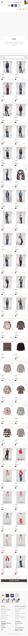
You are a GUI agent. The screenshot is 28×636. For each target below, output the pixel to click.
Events (3, 626)
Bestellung (18, 610)
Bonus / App (4, 608)
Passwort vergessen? (20, 617)
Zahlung (17, 615)
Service (3, 606)
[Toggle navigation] (2, 2)
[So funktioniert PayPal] (17, 630)
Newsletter (4, 617)
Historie (3, 627)
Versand (17, 611)
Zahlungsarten (19, 627)
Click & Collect (5, 615)
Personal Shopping (6, 610)
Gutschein (3, 611)
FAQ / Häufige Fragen (20, 608)
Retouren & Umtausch (20, 613)
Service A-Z (3, 618)
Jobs (2, 629)
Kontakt (17, 618)
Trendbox (3, 613)
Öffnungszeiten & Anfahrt (6, 624)
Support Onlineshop (20, 606)
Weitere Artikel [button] (14, 580)
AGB (16, 625)
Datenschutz (18, 623)
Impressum (18, 621)
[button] (17, 9)
